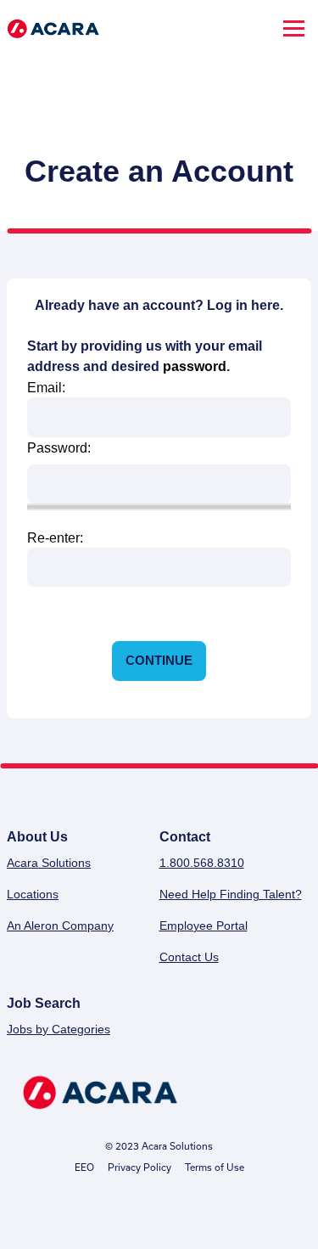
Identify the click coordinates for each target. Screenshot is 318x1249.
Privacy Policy (139, 1167)
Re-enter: (55, 538)
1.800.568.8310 (201, 862)
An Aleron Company (60, 925)
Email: (46, 387)
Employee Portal (203, 925)
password (194, 366)
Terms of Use (214, 1167)
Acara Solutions (49, 862)
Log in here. (245, 305)
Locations (33, 894)
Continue (159, 660)
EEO (84, 1167)
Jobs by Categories (58, 1029)
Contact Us (189, 957)
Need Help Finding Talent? (230, 894)
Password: (59, 447)
